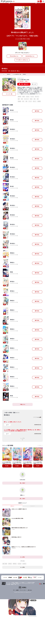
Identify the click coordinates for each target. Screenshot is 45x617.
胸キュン (34, 101)
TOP (13, 590)
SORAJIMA (21, 81)
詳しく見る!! (22, 483)
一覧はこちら (22, 404)
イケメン (30, 101)
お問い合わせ (30, 590)
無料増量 (39, 101)
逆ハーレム (37, 96)
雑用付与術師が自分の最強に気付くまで (20, 527)
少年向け (10, 563)
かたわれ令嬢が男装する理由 (17, 518)
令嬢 (26, 101)
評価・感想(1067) (24, 84)
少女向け (24, 563)
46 (8, 424)
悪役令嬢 (19, 96)
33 (8, 433)
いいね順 (39, 417)
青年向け (14, 563)
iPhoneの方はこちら (14, 56)
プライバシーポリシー (23, 590)
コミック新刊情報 (7, 445)
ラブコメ (32, 96)
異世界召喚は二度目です (16, 537)
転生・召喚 (5, 563)
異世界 (24, 96)
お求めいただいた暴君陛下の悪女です (19, 509)
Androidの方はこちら (30, 56)
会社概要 (17, 590)
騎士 (23, 101)
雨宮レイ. (26, 81)
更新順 (34, 417)
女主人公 (27, 96)
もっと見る (22, 438)
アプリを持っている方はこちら (22, 59)
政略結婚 (19, 101)
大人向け (19, 563)
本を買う (7, 465)
